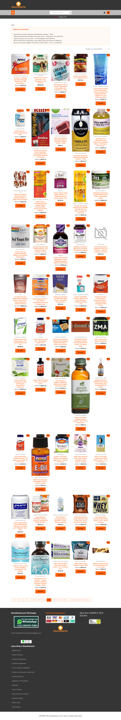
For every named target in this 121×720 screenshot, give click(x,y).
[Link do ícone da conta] (104, 12)
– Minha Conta (15, 702)
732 (33, 600)
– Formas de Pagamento (18, 659)
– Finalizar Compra (17, 698)
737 (59, 600)
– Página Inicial (15, 650)
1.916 (73, 600)
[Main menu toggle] (13, 13)
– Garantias (14, 685)
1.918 (85, 600)
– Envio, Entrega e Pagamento (20, 668)
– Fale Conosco (16, 707)
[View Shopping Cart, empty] (108, 12)
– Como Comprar (16, 689)
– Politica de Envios (17, 676)
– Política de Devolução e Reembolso (22, 672)
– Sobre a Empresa (17, 655)
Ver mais (20, 89)
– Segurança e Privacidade (19, 681)
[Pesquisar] (70, 12)
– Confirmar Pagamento (18, 663)
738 (64, 600)
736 (54, 600)
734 (44, 600)
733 (39, 600)
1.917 (79, 600)
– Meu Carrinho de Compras (20, 694)
